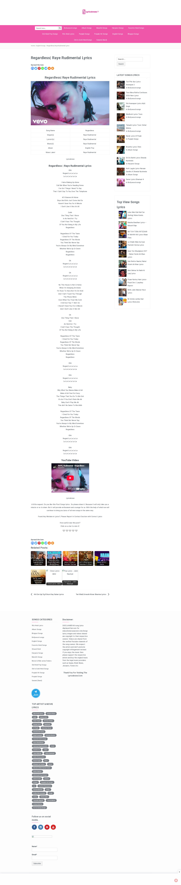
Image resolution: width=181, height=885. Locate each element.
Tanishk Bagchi (38, 800)
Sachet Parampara (45, 786)
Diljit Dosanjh (37, 735)
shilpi (48, 789)
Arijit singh (36, 721)
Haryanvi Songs (118, 28)
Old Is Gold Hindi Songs (83, 40)
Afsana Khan (51, 713)
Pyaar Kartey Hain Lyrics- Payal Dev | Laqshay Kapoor (137, 283)
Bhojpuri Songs (133, 34)
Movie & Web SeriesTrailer (41, 768)
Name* (34, 846)
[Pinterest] (39, 68)
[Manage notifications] (176, 880)
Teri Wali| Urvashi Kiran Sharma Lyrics (91, 594)
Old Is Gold (37, 779)
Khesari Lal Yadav (39, 764)
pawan (47, 779)
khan (46, 760)
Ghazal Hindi (36, 649)
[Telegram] (45, 68)
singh (50, 793)
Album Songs (87, 28)
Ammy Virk (43, 717)
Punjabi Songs (84, 34)
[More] (52, 68)
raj (34, 786)
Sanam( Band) (101, 40)
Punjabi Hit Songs (101, 34)
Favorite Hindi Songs (136, 28)
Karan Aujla (37, 760)
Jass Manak (37, 753)
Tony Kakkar (51, 800)
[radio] (64, 531)
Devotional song (38, 731)
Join (35, 695)
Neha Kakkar (37, 771)
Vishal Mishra (37, 804)
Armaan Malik (48, 721)
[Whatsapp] (42, 68)
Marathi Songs (101, 28)
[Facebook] (32, 68)
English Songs (117, 34)
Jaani (45, 750)
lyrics (50, 764)
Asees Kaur (37, 724)
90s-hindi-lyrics (38, 713)
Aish (34, 717)
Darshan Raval (46, 728)
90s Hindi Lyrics (68, 34)
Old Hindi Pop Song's (40, 775)
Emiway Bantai (50, 735)
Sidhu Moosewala (39, 793)
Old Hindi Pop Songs (50, 34)
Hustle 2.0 (36, 750)
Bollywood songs (70, 28)
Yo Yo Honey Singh (39, 808)
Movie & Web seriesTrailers (41, 661)
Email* (34, 855)
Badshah (47, 724)
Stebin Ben (44, 797)
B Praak (35, 728)
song (35, 797)
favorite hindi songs (39, 739)
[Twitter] (35, 68)
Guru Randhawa (38, 742)
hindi (52, 746)
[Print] (49, 68)
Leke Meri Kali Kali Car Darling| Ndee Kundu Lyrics (136, 215)
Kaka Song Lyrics (38, 757)
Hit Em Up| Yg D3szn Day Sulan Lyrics (49, 594)
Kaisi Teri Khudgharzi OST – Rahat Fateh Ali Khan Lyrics (137, 254)
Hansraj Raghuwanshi (40, 746)
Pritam (35, 782)
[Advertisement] (75, 712)
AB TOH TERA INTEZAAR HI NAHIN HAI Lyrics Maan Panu (138, 235)
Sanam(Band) (37, 789)
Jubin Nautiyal (49, 753)
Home (33, 45)
